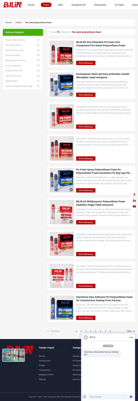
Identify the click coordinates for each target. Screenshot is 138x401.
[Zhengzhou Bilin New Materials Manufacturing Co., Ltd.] (13, 4)
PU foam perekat (80, 370)
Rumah (31, 5)
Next (129, 331)
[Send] (131, 397)
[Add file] (85, 397)
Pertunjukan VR (78, 5)
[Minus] (131, 337)
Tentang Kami (100, 5)
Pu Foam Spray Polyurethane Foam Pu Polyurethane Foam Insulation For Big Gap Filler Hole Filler (104, 173)
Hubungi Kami (45, 370)
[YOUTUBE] (134, 206)
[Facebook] (134, 195)
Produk (46, 5)
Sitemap (42, 379)
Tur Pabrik (119, 5)
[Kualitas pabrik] (61, 116)
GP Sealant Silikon (81, 361)
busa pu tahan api (80, 379)
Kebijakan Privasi (46, 374)
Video (60, 5)
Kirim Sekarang (86, 63)
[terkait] (134, 200)
